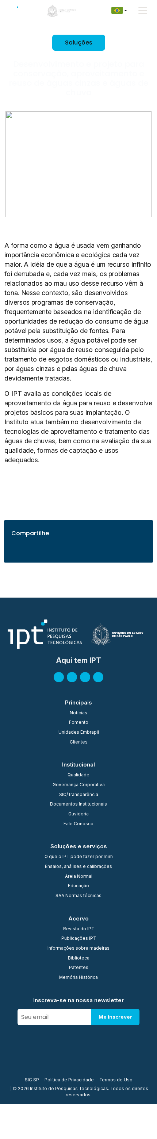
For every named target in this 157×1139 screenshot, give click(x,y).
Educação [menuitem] (78, 886)
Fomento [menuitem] (78, 723)
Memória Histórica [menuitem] (78, 978)
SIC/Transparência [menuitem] (78, 795)
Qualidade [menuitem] (78, 775)
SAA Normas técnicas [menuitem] (78, 896)
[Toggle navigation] (143, 11)
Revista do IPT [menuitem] (78, 929)
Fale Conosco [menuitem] (78, 824)
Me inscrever (115, 1017)
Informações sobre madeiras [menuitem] (78, 948)
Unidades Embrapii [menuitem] (78, 732)
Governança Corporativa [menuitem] (79, 785)
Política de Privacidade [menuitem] (69, 1080)
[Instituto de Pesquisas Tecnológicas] (18, 10)
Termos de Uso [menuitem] (116, 1080)
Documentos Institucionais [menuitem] (78, 804)
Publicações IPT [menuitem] (78, 939)
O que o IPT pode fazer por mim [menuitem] (79, 857)
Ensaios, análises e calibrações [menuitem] (78, 867)
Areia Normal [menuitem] (78, 876)
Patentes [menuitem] (78, 968)
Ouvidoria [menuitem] (78, 814)
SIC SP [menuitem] (32, 1080)
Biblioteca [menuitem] (78, 958)
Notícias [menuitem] (78, 713)
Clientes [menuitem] (79, 742)
